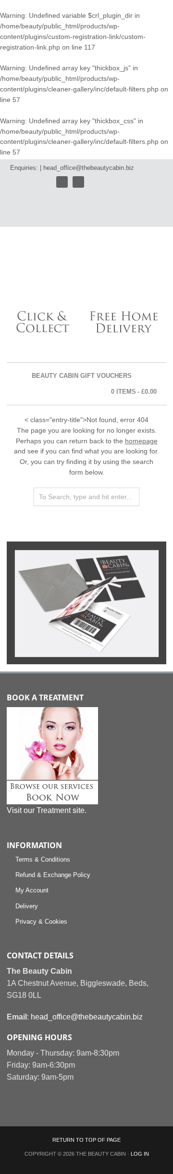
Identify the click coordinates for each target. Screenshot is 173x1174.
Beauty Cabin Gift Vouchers (82, 375)
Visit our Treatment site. (46, 810)
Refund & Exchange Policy (52, 874)
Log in (140, 1154)
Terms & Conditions (42, 859)
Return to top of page (86, 1140)
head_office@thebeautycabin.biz (88, 167)
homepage (141, 441)
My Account (32, 890)
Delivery (26, 906)
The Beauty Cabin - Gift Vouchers (72, 270)
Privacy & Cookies (41, 921)
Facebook (78, 182)
